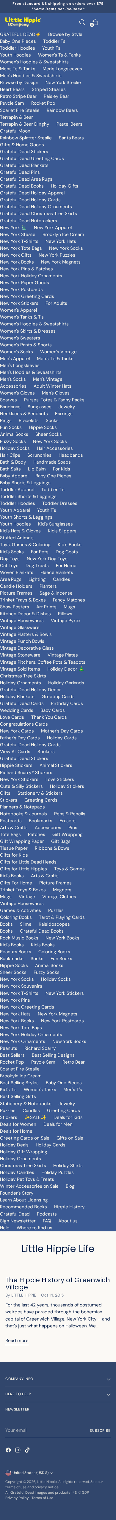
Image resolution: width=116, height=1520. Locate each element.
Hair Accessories (55, 448)
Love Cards (12, 717)
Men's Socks (13, 379)
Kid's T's (8, 1090)
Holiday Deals (14, 1145)
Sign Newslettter (18, 1221)
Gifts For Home (16, 883)
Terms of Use (42, 1497)
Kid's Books (69, 545)
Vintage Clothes (59, 897)
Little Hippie (47, 1481)
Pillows (65, 614)
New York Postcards (21, 290)
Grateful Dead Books (22, 186)
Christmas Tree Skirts (23, 676)
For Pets (39, 552)
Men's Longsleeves (62, 69)
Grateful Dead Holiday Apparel (32, 193)
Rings (6, 421)
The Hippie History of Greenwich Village (57, 1283)
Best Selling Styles (19, 1083)
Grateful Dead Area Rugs (26, 179)
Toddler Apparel (17, 490)
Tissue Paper (14, 848)
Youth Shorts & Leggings (26, 517)
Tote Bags (10, 834)
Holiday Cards (62, 738)
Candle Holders (16, 586)
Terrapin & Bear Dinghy (24, 124)
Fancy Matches (69, 600)
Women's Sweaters (20, 338)
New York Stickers (19, 303)
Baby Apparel (14, 476)
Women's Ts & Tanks (59, 55)
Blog (70, 1186)
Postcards (11, 821)
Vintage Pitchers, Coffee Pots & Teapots (42, 662)
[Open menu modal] (107, 22)
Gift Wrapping (67, 834)
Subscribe (100, 1430)
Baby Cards (52, 710)
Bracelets (29, 421)
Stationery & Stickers (40, 793)
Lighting (37, 579)
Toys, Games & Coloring (25, 545)
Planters (48, 586)
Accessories (13, 386)
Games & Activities (20, 910)
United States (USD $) (30, 1472)
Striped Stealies (49, 89)
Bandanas (10, 407)
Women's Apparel (18, 310)
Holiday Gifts (64, 186)
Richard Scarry (40, 1048)
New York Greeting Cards (27, 296)
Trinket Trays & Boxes (23, 600)
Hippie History (69, 1207)
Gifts (5, 793)
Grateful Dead (15, 1214)
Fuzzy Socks (13, 441)
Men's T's (72, 1090)
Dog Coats (67, 552)
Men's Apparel (15, 359)
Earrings (64, 414)
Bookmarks (40, 821)
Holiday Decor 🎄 (65, 669)
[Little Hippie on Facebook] (8, 1451)
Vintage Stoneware (20, 655)
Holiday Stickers (67, 786)
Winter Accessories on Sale (29, 1186)
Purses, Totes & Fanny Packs (54, 400)
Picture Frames (16, 593)
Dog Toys (10, 559)
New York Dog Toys (47, 559)
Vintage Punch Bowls (22, 641)
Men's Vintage (47, 379)
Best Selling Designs (53, 1055)
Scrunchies (39, 455)
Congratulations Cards (24, 724)
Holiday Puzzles (57, 1172)
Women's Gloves (17, 393)
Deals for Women (18, 1124)
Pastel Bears (69, 124)
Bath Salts (10, 469)
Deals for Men (58, 1124)
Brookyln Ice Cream (21, 1076)
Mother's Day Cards (62, 731)
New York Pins (15, 1000)
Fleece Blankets (56, 572)
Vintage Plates (63, 655)
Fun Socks (11, 427)
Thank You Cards (49, 717)
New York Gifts (16, 255)
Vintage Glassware (20, 627)
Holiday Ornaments (20, 683)
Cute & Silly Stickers (21, 786)
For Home (66, 566)
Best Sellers (12, 1055)
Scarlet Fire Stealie (20, 110)
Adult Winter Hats (52, 386)
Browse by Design (19, 83)
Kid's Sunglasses (55, 524)
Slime (26, 924)
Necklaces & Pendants (24, 414)
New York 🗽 (13, 228)
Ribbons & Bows (52, 848)
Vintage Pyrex (66, 621)
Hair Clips (10, 455)
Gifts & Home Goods (22, 145)
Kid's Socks (12, 552)
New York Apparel (53, 228)
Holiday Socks (15, 448)
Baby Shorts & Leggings (25, 483)
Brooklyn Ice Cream (63, 234)
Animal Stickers (56, 765)
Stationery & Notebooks (25, 1104)
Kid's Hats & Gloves (20, 531)
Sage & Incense (56, 593)
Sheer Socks (48, 434)
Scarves (8, 400)
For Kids (61, 469)
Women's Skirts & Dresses (28, 331)
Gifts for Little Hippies (23, 869)
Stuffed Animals (17, 538)
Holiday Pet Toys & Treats (27, 1179)
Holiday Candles (17, 1172)
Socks (52, 421)
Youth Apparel (15, 510)
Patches (36, 834)
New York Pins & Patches (26, 269)
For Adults (56, 303)
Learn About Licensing (24, 1200)
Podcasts (47, 1214)
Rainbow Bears (62, 110)
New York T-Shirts (19, 241)
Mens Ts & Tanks (17, 69)
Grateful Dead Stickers (24, 152)
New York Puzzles (57, 255)
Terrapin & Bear (16, 117)
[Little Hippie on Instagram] (18, 1451)
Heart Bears (12, 89)
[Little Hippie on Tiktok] (28, 1451)
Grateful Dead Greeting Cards (32, 159)
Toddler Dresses (59, 503)
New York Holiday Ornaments (31, 276)
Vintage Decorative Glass (27, 648)
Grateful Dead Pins (20, 172)
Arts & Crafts (14, 828)
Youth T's (46, 510)
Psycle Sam (12, 103)
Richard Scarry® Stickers (26, 773)
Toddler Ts (54, 41)
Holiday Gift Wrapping (23, 1152)
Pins (72, 828)
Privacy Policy (17, 1497)
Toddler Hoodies (17, 48)
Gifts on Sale (70, 1138)
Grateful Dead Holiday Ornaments (36, 207)
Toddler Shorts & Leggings (28, 496)
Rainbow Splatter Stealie (26, 138)
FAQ (47, 1221)
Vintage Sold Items (20, 669)
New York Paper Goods (24, 283)
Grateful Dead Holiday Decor (30, 690)
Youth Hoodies (15, 55)
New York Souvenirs (21, 986)
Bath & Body (13, 462)
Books (6, 924)
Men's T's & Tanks (55, 359)
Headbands (71, 455)
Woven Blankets (16, 572)
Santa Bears (71, 138)
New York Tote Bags (21, 248)
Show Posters (14, 607)
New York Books (17, 262)
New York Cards (17, 731)
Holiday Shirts (68, 1166)
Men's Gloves (56, 393)
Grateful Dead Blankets (24, 165)
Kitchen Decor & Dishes (25, 614)
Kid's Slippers (62, 531)
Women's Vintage (58, 352)
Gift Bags (60, 841)
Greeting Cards (58, 697)
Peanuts (8, 1048)
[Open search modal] (82, 22)
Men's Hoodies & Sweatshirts (31, 76)
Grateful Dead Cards (22, 703)
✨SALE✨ (35, 1117)
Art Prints (46, 607)
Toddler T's (53, 490)
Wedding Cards (16, 710)
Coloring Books (16, 917)
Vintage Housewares (22, 621)
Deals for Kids (68, 1117)
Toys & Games (69, 869)
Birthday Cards (67, 703)
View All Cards (15, 752)
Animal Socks (14, 434)
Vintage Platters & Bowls (26, 634)
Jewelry (67, 407)
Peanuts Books (15, 952)
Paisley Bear (56, 96)
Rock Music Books (19, 938)
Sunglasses (39, 407)
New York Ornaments (22, 1041)
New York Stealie (63, 83)
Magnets (62, 890)
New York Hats (61, 241)
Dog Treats (37, 566)
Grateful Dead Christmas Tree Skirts (38, 214)
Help (5, 1228)
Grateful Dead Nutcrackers (28, 221)
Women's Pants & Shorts (26, 345)
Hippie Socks (43, 427)
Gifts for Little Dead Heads (28, 862)
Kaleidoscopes (54, 924)
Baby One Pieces (18, 41)
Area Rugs (10, 579)
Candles (61, 579)
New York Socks (66, 248)
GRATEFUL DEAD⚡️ (20, 34)
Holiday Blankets (17, 697)
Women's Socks (16, 352)
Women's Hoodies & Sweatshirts (34, 62)
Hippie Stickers (16, 765)
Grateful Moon (15, 131)
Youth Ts (51, 48)
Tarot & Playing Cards (62, 917)
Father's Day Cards (20, 738)
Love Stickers (60, 779)
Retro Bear (73, 1062)
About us (68, 1221)
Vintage (27, 897)
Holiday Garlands (66, 683)
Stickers (46, 752)
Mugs (69, 607)
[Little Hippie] (23, 22)
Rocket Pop (43, 103)
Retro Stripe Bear (18, 96)
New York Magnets (61, 262)
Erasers (67, 821)
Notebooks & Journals (23, 814)
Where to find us (34, 1228)
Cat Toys (9, 566)
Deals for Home (16, 1131)
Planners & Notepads (22, 807)
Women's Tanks (40, 1090)
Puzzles (56, 910)
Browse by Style (65, 34)
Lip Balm (37, 469)
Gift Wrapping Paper (22, 841)
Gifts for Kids (14, 855)
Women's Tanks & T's (22, 317)
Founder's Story (17, 1193)
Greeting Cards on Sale (24, 1138)
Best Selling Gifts (18, 1096)
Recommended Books (23, 1207)
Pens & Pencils (69, 814)
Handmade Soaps (52, 462)
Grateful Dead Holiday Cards (30, 200)
